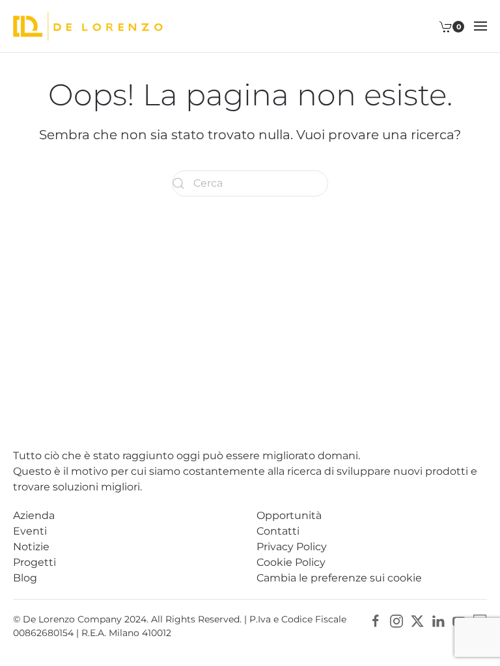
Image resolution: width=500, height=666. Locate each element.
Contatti (278, 531)
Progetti (34, 562)
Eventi (30, 531)
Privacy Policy (292, 546)
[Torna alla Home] (88, 26)
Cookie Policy (291, 562)
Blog (25, 578)
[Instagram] (396, 620)
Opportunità (289, 515)
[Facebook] (375, 620)
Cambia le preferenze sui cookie (339, 578)
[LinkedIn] (438, 620)
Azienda (34, 515)
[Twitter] (417, 620)
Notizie (31, 546)
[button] (480, 26)
